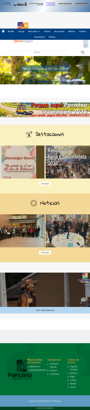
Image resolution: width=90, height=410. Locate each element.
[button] (87, 162)
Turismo (47, 31)
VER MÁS (45, 184)
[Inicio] (4, 32)
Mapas (72, 376)
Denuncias (73, 373)
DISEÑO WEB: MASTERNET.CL (45, 408)
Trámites (82, 31)
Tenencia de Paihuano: (54, 365)
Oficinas (52, 37)
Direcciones (33, 31)
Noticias (71, 31)
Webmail (73, 383)
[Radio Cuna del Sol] (20, 5)
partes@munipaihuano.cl (38, 369)
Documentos (40, 37)
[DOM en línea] (6, 5)
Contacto (73, 380)
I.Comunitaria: (55, 373)
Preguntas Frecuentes (74, 368)
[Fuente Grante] (86, 42)
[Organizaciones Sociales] (36, 5)
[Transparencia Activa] (81, 5)
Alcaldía (11, 31)
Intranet (73, 387)
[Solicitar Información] (65, 5)
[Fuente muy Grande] (86, 47)
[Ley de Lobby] (51, 5)
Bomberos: (54, 370)
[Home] (21, 42)
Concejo (21, 31)
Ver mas (22, 162)
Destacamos (59, 31)
